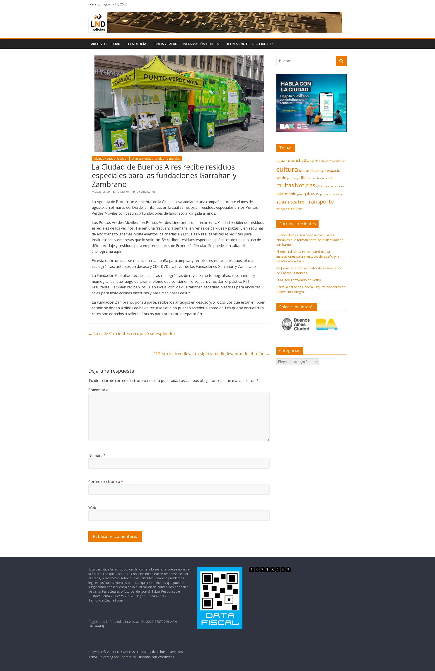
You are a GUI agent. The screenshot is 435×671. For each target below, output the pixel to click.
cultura (287, 169)
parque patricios (334, 186)
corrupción (339, 161)
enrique (321, 171)
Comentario (98, 389)
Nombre (97, 455)
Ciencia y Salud (164, 44)
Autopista (312, 161)
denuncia (307, 170)
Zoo (298, 208)
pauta (300, 194)
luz (333, 178)
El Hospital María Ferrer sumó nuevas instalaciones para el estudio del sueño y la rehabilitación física (307, 256)
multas (285, 185)
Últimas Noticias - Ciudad (110, 159)
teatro (297, 202)
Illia (304, 177)
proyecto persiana (331, 194)
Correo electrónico (105, 481)
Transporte (319, 201)
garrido (291, 178)
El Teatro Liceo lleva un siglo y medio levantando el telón (211, 353)
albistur (290, 161)
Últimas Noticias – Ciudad (248, 44)
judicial (325, 178)
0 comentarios (145, 192)
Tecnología (136, 44)
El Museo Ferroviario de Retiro (298, 280)
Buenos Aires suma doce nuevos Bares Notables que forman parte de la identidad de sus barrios (309, 240)
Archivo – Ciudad (105, 44)
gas (298, 178)
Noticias (305, 185)
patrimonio (286, 193)
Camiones (325, 161)
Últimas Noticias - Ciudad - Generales (156, 159)
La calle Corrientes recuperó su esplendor (131, 333)
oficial (319, 186)
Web (92, 507)
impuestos (314, 178)
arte (301, 159)
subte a (282, 202)
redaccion (123, 192)
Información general (201, 44)
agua (280, 160)
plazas (312, 193)
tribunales (285, 208)
